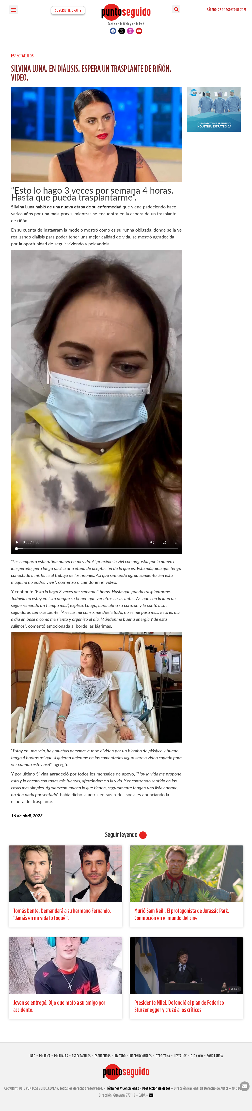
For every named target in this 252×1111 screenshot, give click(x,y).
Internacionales (140, 1056)
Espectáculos (22, 55)
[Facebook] (113, 31)
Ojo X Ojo (196, 1056)
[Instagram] (130, 31)
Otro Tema (163, 1056)
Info (32, 1056)
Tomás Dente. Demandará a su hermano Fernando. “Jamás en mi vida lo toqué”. (62, 914)
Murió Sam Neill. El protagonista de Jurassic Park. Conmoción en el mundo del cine (181, 914)
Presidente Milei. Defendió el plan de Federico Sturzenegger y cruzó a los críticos (179, 1006)
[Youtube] (139, 31)
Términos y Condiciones (122, 1088)
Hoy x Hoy (180, 1056)
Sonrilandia (215, 1056)
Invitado (120, 1056)
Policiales (61, 1056)
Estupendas (102, 1056)
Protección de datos (156, 1088)
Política (44, 1056)
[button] (13, 9)
